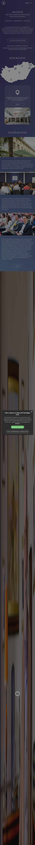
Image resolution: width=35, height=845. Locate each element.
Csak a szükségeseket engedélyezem (17, 431)
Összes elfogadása (17, 427)
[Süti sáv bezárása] (31, 412)
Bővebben (17, 423)
